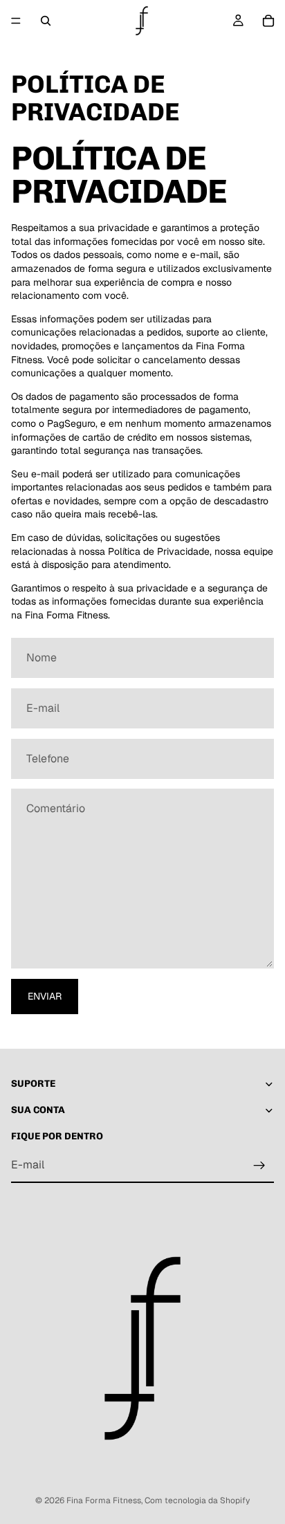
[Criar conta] (259, 1164)
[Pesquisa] (45, 21)
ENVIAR (45, 996)
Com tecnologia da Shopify (197, 1500)
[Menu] (16, 21)
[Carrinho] (268, 21)
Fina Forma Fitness (103, 1500)
